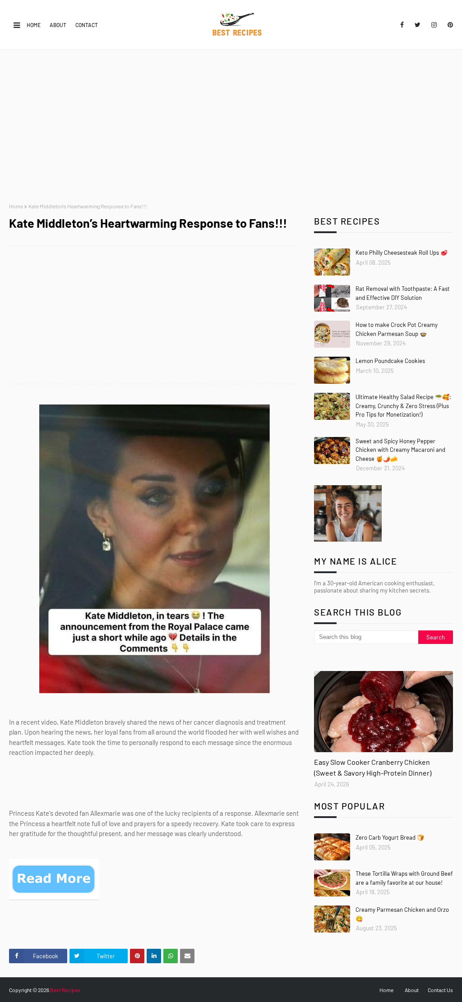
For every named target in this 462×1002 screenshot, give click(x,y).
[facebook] (402, 24)
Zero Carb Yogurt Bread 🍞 (390, 837)
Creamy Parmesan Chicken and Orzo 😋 (402, 914)
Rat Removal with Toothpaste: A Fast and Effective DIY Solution (403, 293)
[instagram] (434, 24)
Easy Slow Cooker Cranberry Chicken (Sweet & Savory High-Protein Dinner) (372, 767)
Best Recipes (65, 990)
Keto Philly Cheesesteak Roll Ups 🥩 (402, 252)
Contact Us (440, 990)
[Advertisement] (231, 126)
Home (34, 25)
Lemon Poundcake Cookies (390, 360)
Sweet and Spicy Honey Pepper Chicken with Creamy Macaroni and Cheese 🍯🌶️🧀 (400, 449)
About (58, 25)
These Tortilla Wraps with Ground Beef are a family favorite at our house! (404, 878)
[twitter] (417, 24)
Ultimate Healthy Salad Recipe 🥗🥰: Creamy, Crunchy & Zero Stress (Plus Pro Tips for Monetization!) (403, 405)
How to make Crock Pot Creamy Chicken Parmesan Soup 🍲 (397, 329)
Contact (86, 25)
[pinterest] (448, 24)
